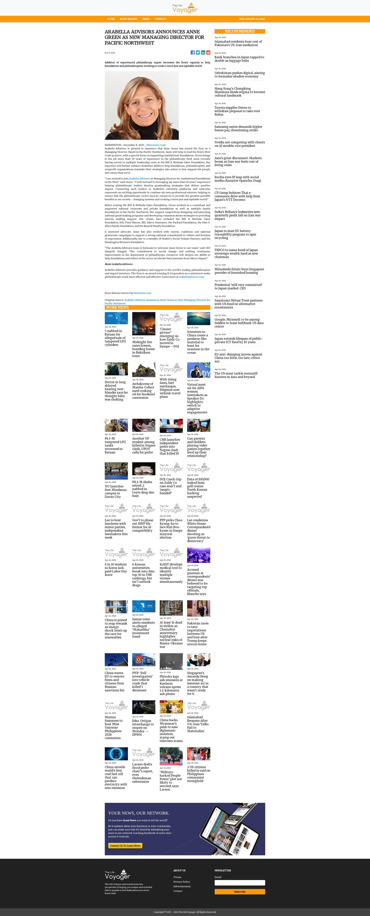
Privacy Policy (181, 881)
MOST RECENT (128, 18)
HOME (111, 18)
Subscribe (240, 891)
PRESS (145, 18)
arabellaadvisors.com (191, 276)
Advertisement (182, 886)
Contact (177, 891)
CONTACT (160, 18)
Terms (177, 877)
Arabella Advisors (139, 178)
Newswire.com (155, 145)
